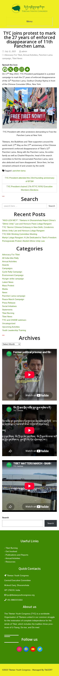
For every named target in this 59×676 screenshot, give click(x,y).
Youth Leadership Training (14, 330)
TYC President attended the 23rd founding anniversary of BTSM (29, 179)
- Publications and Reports (16, 555)
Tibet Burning (8, 313)
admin (24, 51)
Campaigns (7, 268)
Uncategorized (8, 323)
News (4, 292)
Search (52, 206)
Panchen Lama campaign (13, 296)
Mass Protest (8, 285)
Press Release (8, 303)
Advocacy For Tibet (13, 55)
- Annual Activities (12, 558)
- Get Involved (10, 551)
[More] (27, 69)
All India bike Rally (10, 258)
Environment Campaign (12, 275)
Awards (5, 265)
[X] (10, 69)
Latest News (7, 282)
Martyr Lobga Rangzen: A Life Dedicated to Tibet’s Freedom (29, 237)
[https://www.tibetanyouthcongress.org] (29, 8)
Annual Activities (30, 55)
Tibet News (17, 58)
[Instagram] (21, 69)
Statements (7, 309)
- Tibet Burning (11, 548)
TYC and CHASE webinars (14, 320)
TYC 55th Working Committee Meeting (19, 234)
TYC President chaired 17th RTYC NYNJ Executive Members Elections (29, 188)
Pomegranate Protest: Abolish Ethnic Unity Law (23, 241)
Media (5, 289)
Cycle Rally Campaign (12, 272)
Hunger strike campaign (13, 278)
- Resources (9, 562)
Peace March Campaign (13, 299)
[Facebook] (4, 69)
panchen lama (19, 171)
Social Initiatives (9, 306)
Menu (29, 21)
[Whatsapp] (16, 69)
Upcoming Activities (11, 327)
